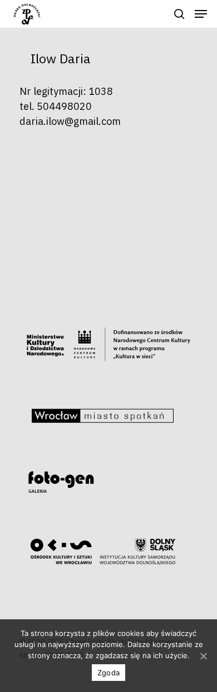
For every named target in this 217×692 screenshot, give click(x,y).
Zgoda (108, 672)
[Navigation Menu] (201, 13)
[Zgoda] (203, 655)
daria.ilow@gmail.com (70, 121)
